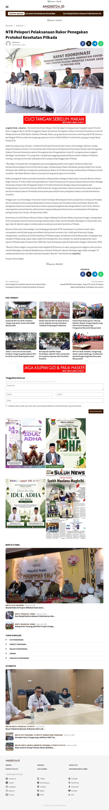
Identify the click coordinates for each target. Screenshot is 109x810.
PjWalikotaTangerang (19, 658)
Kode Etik (73, 765)
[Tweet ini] (88, 43)
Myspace (12, 791)
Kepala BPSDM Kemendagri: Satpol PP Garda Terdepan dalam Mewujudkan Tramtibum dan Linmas (81, 284)
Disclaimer (42, 769)
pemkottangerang (18, 644)
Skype (42, 791)
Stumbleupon (45, 783)
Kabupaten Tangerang (42, 745)
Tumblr (11, 783)
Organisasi (25, 614)
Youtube (74, 791)
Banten (8, 726)
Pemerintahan (48, 735)
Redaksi (40, 765)
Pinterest (74, 779)
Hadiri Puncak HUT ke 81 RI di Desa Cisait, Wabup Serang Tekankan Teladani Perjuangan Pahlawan (54, 323)
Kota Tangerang (17, 605)
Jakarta (30, 745)
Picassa (11, 795)
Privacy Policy (12, 769)
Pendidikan (58, 735)
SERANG (13, 653)
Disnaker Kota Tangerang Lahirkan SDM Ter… (35, 737)
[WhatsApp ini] (100, 43)
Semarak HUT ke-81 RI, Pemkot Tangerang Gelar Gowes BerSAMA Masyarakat (20, 323)
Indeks (9, 765)
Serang (32, 614)
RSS (72, 795)
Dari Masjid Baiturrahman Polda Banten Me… (35, 616)
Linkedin (43, 787)
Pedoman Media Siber (78, 769)
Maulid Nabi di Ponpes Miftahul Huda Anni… (25, 608)
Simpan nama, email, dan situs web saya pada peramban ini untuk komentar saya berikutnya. (44, 406)
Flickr (42, 795)
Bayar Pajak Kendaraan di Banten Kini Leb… (25, 729)
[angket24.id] (54, 6)
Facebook (12, 779)
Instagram (12, 787)
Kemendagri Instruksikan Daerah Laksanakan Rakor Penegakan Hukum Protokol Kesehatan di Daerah (26, 284)
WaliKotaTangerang (18, 649)
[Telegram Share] (94, 43)
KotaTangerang (17, 640)
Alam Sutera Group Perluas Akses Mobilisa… (35, 747)
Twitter (42, 779)
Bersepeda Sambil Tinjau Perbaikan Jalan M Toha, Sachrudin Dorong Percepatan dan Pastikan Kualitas (54, 355)
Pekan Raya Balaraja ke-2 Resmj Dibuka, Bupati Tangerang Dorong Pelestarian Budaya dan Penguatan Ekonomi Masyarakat (88, 324)
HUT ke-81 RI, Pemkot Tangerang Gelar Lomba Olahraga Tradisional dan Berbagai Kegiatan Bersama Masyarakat (88, 355)
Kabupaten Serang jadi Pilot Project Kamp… (35, 626)
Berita (8, 605)
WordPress (75, 783)
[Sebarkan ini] (82, 43)
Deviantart (75, 787)
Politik (63, 745)
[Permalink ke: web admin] (8, 43)
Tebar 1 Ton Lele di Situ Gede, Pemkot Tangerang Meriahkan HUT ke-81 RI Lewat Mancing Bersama (21, 353)
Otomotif (31, 726)
